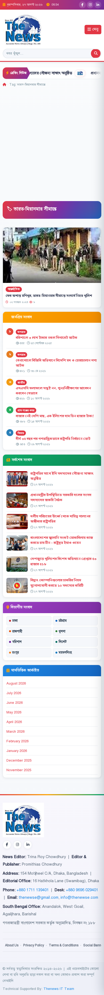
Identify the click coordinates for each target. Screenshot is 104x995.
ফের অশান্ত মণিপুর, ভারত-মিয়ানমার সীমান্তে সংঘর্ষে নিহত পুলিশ (49, 295)
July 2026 (13, 693)
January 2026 (16, 751)
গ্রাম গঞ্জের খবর (26, 410)
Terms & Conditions (63, 945)
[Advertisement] (52, 142)
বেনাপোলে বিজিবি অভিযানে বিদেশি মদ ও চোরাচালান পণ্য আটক (56, 363)
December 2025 (18, 760)
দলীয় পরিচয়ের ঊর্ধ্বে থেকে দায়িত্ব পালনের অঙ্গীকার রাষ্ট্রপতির (60, 518)
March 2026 (15, 731)
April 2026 (14, 722)
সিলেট (63, 642)
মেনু (95, 29)
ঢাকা (15, 620)
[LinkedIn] (97, 4)
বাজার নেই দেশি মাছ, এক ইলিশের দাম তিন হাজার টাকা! (55, 416)
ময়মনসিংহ (65, 652)
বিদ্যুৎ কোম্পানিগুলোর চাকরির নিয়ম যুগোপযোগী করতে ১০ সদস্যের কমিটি (56, 582)
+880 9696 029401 (82, 890)
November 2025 (18, 770)
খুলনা (62, 631)
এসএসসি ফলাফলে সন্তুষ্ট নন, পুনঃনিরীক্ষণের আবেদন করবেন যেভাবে (53, 390)
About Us (11, 945)
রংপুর (15, 652)
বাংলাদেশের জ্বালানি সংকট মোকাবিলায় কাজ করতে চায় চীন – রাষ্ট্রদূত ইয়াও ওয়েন (61, 540)
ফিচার (21, 433)
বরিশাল (17, 642)
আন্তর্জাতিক (14, 289)
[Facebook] (82, 4)
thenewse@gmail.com (38, 897)
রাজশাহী (17, 631)
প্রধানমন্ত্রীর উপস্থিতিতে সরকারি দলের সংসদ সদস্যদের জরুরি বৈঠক (60, 497)
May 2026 (13, 712)
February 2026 (17, 741)
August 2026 (16, 683)
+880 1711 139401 (33, 890)
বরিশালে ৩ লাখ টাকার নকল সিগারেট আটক (46, 338)
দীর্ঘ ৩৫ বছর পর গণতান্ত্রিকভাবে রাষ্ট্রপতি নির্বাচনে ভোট (53, 439)
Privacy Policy (33, 945)
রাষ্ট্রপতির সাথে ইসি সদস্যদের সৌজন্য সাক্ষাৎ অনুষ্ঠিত (62, 476)
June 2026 (14, 703)
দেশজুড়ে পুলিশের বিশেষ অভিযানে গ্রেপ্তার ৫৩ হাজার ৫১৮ (63, 561)
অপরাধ (21, 332)
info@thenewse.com (79, 897)
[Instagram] (90, 4)
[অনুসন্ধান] (96, 53)
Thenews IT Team (58, 988)
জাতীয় (21, 382)
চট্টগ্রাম (63, 620)
